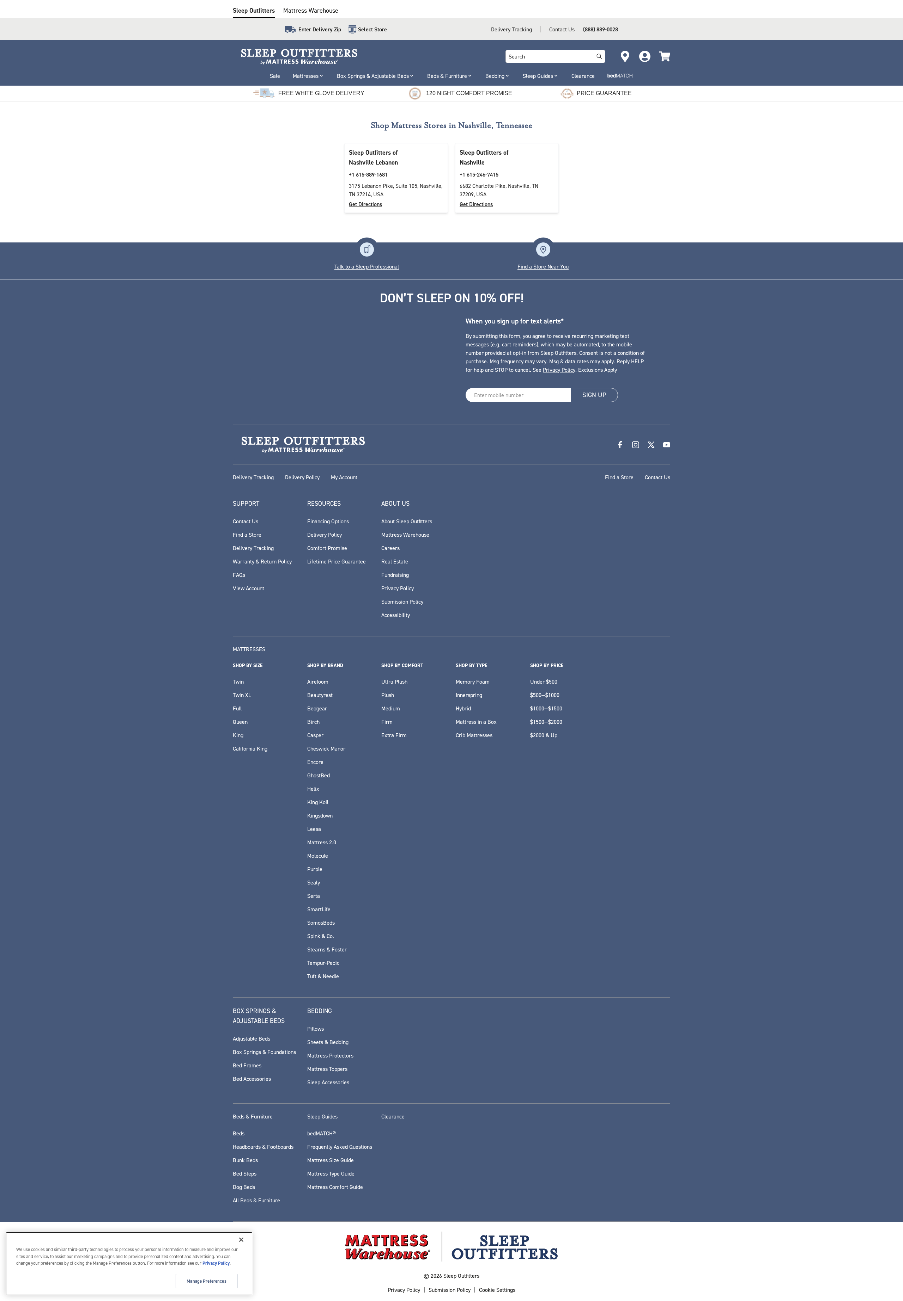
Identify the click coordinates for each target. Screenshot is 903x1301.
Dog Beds (244, 1186)
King (238, 735)
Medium (390, 708)
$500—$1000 (544, 694)
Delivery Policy (302, 477)
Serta (313, 895)
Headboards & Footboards (263, 1146)
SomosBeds (321, 922)
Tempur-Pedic (323, 962)
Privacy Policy (559, 369)
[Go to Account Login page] (644, 56)
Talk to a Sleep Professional (366, 266)
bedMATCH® (321, 1133)
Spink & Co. (320, 935)
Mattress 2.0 (321, 842)
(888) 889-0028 (600, 29)
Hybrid (463, 708)
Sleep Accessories (328, 1082)
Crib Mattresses (474, 735)
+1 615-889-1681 (368, 174)
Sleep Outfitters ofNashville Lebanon (373, 157)
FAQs (239, 574)
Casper (315, 735)
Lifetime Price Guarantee (336, 561)
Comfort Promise (327, 547)
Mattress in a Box (476, 721)
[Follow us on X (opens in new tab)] (651, 444)
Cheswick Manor (326, 748)
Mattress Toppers (327, 1068)
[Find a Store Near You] (543, 249)
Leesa (314, 828)
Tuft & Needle (323, 976)
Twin (238, 681)
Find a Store (619, 477)
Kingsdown (320, 815)
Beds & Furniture (447, 75)
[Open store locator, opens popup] (625, 56)
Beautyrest (320, 694)
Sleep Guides (538, 75)
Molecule (317, 855)
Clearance (583, 75)
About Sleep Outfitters (406, 521)
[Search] (599, 56)
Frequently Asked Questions (339, 1146)
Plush (387, 694)
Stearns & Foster (327, 949)
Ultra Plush (394, 681)
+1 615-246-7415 (479, 174)
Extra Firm (394, 735)
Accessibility (395, 614)
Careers (390, 547)
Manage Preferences (206, 1281)
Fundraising (395, 574)
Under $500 (543, 681)
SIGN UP (594, 395)
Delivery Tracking (511, 29)
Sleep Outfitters (254, 10)
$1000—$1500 (546, 708)
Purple (314, 869)
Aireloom (317, 681)
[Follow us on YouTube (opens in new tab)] (666, 444)
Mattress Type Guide (330, 1173)
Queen (240, 721)
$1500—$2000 (546, 721)
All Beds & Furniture (256, 1200)
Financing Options (328, 521)
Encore (315, 761)
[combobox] (548, 56)
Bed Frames (247, 1065)
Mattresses (306, 75)
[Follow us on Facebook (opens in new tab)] (620, 444)
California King (250, 748)
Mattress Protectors (330, 1055)
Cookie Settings (497, 1289)
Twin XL (242, 694)
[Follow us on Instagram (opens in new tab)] (635, 444)
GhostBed (318, 775)
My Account (344, 477)
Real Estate (394, 561)
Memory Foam (473, 681)
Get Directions (365, 204)
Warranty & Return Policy (262, 561)
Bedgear (317, 708)
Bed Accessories (252, 1078)
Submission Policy (402, 601)
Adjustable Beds (251, 1038)
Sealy (313, 882)
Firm (387, 721)
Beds (238, 1133)
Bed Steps (244, 1173)
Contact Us (562, 29)
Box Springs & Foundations (264, 1051)
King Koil (317, 802)
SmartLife (319, 909)
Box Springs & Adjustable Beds (373, 75)
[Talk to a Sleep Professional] (367, 249)
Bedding (494, 75)
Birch (313, 721)
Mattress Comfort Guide (335, 1186)
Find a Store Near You (543, 266)
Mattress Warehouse (310, 10)
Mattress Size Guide (330, 1160)
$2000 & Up (543, 735)
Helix (313, 788)
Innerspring (469, 694)
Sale (275, 75)
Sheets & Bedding (328, 1042)
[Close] (241, 1239)
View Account (248, 588)
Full (237, 708)
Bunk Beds (245, 1160)
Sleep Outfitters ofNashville (484, 157)
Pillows (315, 1028)
